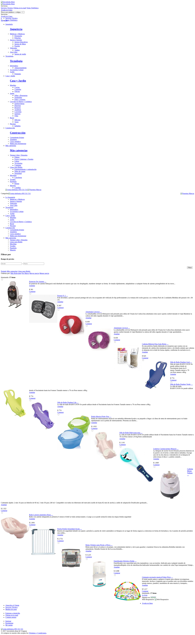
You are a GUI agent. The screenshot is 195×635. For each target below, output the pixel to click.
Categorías (4, 193)
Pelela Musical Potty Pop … (101, 416)
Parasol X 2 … (62, 296)
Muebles (13, 85)
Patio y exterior (19, 99)
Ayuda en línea (147, 603)
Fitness (16, 157)
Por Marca (25, 273)
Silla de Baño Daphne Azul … (181, 362)
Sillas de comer (19, 171)
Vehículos (13, 48)
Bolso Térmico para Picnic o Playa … (99, 545)
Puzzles (17, 46)
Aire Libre (13, 52)
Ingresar (8, 621)
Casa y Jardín (10, 76)
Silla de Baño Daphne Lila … (68, 402)
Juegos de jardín (20, 54)
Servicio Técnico (7, 8)
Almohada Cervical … (94, 312)
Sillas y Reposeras (20, 95)
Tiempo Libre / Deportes (18, 155)
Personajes (18, 36)
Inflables (17, 126)
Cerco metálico (15, 142)
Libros (16, 161)
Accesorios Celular (16, 70)
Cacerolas (17, 112)
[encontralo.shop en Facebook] (151, 597)
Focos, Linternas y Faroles (23, 159)
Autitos (17, 50)
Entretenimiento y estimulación (25, 169)
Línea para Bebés (16, 167)
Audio (12, 72)
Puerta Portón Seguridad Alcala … (69, 529)
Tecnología (9, 56)
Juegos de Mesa (20, 44)
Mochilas (13, 175)
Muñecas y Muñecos (17, 34)
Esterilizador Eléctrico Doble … (125, 561)
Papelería (13, 181)
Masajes (13, 186)
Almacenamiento (20, 68)
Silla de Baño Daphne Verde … (181, 384)
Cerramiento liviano (17, 137)
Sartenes (17, 114)
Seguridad (18, 173)
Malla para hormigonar (18, 144)
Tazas (16, 122)
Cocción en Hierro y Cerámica (21, 102)
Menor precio (44, 273)
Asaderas (17, 110)
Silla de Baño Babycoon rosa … (130, 433)
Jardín (12, 93)
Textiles (12, 179)
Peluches (17, 38)
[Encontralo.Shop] (8, 4)
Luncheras (18, 177)
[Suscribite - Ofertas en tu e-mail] (155, 597)
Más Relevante (15, 273)
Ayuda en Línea (6, 10)
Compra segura (10, 617)
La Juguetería (10, 197)
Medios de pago (11, 609)
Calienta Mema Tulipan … (190, 472)
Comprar (32, 291)
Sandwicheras (19, 104)
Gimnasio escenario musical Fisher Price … (157, 577)
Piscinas (13, 124)
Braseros (17, 108)
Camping (17, 165)
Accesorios (18, 163)
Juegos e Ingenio (16, 40)
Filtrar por (6, 254)
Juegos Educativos (21, 42)
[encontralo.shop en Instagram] (153, 597)
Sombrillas (18, 97)
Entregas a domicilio (12, 613)
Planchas (17, 106)
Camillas (17, 188)
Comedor (17, 89)
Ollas (16, 116)
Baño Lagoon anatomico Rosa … (41, 515)
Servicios (4, 14)
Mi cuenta (9, 625)
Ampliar (32, 286)
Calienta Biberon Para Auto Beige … (155, 344)
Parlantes (17, 74)
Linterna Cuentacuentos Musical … (166, 449)
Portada (3, 271)
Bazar (12, 118)
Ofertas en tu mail (19, 8)
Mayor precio (34, 273)
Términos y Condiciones (37, 633)
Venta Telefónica (32, 8)
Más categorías (10, 146)
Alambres (13, 139)
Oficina (17, 91)
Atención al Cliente (12, 605)
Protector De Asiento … (37, 282)
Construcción (10, 128)
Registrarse (9, 623)
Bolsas (16, 184)
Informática (14, 66)
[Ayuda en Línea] (8, 2)
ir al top (144, 595)
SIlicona (17, 120)
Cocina (17, 87)
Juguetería (9, 24)
